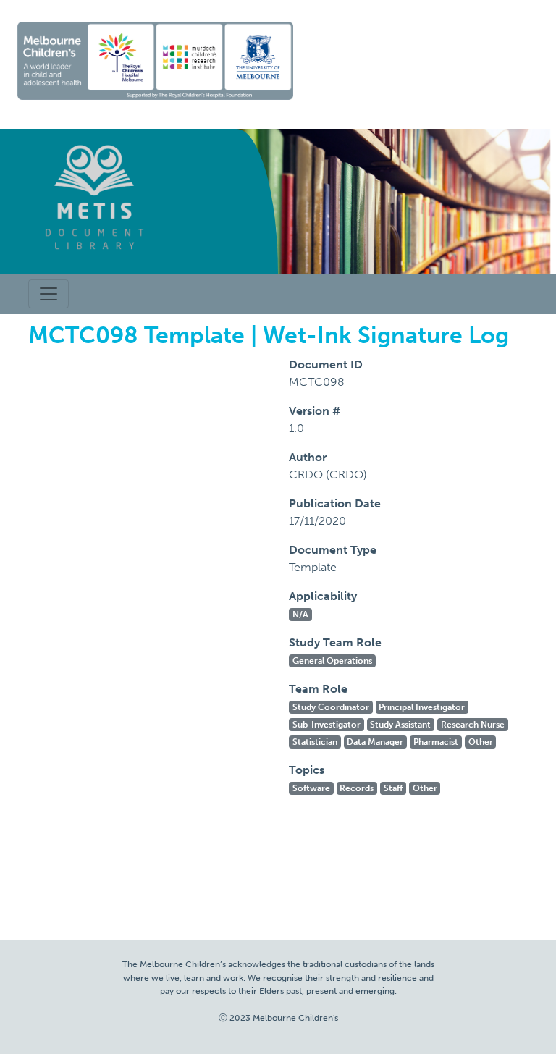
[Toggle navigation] (48, 293)
